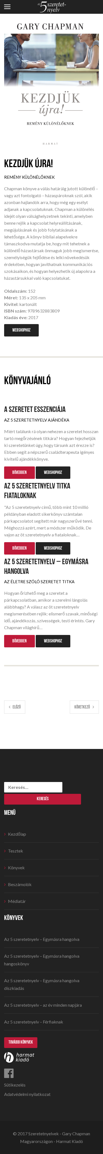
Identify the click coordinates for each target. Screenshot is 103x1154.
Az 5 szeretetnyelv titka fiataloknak (37, 491)
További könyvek (21, 1042)
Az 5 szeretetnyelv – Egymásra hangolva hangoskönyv (41, 959)
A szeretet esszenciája (35, 409)
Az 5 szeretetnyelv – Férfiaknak (33, 1021)
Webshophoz (21, 330)
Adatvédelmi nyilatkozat (27, 1094)
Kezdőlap (17, 834)
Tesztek (15, 850)
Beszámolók (20, 884)
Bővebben (19, 472)
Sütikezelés (15, 1084)
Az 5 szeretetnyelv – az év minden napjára (43, 1005)
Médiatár (17, 901)
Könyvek (16, 867)
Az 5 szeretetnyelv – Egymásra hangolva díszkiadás (41, 984)
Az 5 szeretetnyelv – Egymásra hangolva (46, 566)
